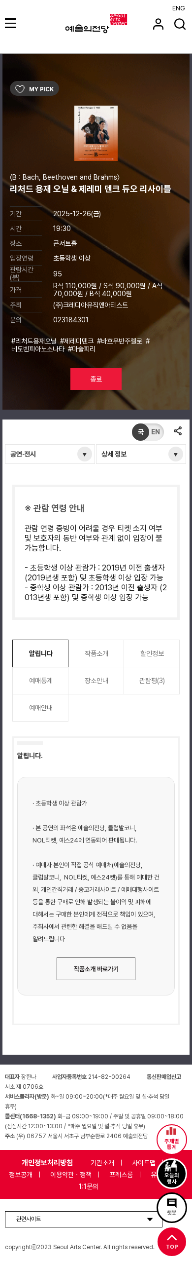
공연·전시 (23, 454)
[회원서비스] (158, 24)
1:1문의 (88, 1186)
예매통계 (41, 681)
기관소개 (102, 1163)
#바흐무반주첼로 (120, 341)
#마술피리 (82, 349)
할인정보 (152, 653)
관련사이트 (28, 1219)
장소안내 (96, 681)
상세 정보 (114, 454)
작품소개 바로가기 (96, 969)
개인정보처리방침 (47, 1162)
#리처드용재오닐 (35, 341)
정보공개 (20, 1175)
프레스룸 (121, 1175)
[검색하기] (180, 24)
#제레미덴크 (78, 341)
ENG (178, 8)
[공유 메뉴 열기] (177, 432)
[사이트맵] (12, 23)
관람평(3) (152, 681)
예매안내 (41, 708)
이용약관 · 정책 (71, 1175)
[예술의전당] (108, 24)
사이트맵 (144, 1163)
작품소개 (96, 653)
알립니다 (41, 653)
